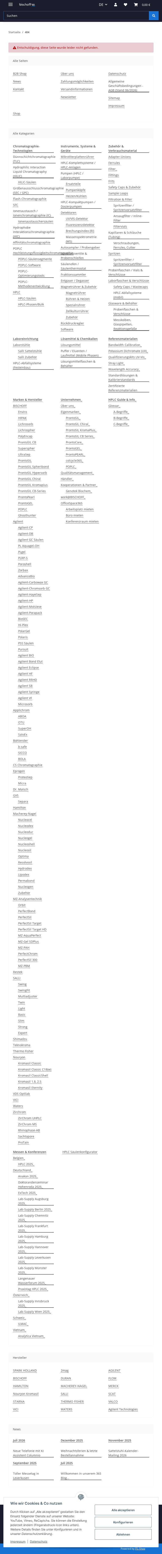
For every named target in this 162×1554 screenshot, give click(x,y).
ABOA (22, 716)
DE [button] (101, 4)
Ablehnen (123, 1534)
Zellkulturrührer (77, 311)
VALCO (113, 1401)
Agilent (18, 521)
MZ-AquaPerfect (29, 935)
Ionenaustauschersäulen (35, 221)
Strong (22, 1027)
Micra (22, 783)
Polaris (23, 637)
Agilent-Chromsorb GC (34, 588)
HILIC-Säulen (27, 182)
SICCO (22, 753)
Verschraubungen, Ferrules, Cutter (126, 245)
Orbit (22, 905)
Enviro (22, 412)
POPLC (22, 509)
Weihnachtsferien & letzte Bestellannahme (79, 1453)
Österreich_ (21, 1295)
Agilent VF (25, 698)
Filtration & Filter (120, 199)
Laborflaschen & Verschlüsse (128, 281)
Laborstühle (21, 345)
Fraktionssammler (73, 274)
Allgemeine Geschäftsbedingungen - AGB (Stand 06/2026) (125, 85)
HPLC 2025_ (26, 1164)
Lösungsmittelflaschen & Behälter (78, 363)
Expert (22, 1033)
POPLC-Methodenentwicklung (34, 284)
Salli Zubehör (27, 357)
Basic (22, 1015)
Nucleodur (25, 832)
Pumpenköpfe (75, 190)
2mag (65, 1370)
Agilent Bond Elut (30, 661)
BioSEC (23, 619)
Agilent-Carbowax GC (33, 582)
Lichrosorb (25, 424)
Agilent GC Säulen (30, 540)
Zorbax (23, 570)
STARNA (18, 1401)
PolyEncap (25, 436)
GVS (16, 795)
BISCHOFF (20, 406)
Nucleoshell (26, 844)
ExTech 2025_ (27, 1193)
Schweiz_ (19, 1318)
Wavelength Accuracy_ (124, 369)
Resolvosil (25, 862)
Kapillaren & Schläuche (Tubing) (124, 235)
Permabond (26, 881)
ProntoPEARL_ (75, 454)
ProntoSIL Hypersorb (32, 473)
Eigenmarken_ (71, 412)
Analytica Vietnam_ (31, 1336)
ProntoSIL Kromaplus (33, 485)
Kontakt (18, 89)
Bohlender (20, 741)
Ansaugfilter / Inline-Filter (127, 218)
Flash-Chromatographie (29, 199)
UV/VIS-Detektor (77, 219)
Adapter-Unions (119, 157)
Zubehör (72, 317)
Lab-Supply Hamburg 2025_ (33, 1238)
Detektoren (68, 213)
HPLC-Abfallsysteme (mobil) (127, 295)
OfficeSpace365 (71, 503)
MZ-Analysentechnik (27, 899)
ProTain (23, 1142)
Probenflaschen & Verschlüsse (125, 311)
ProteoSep (25, 777)
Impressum (18, 1541)
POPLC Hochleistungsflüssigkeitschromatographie (43, 250)
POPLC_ (71, 467)
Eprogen (19, 771)
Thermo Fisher (23, 1051)
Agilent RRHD (27, 680)
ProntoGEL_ (74, 448)
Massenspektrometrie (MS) (81, 239)
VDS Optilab (21, 1094)
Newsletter (68, 97)
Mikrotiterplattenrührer (77, 157)
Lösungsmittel (71, 345)
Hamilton (19, 808)
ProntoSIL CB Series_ (80, 436)
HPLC (16, 292)
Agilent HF (25, 674)
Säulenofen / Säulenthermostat (73, 266)
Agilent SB (25, 686)
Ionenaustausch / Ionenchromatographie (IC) (32, 213)
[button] (115, 4)
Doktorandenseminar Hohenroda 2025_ (33, 1184)
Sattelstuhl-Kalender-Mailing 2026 (123, 1453)
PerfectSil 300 (27, 960)
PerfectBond (26, 911)
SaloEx (22, 734)
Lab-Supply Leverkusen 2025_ (34, 1259)
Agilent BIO (26, 655)
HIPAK (22, 418)
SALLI (16, 978)
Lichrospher (26, 430)
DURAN (66, 1378)
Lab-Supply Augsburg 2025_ (33, 1201)
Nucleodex (25, 826)
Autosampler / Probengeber (80, 247)
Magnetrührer (76, 293)
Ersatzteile (73, 184)
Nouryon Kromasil (26, 1394)
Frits (111, 181)
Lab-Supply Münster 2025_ (32, 1270)
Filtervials (120, 226)
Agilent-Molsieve (30, 607)
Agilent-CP (25, 527)
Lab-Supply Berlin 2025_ (35, 1209)
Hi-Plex (23, 625)
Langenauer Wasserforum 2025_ (32, 1280)
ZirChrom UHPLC (30, 1118)
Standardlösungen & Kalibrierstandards (123, 377)
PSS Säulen (26, 643)
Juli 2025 (67, 1463)
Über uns (67, 74)
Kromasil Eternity (30, 1088)
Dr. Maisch (20, 789)
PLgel (22, 552)
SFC (15, 205)
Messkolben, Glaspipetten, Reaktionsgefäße (125, 324)
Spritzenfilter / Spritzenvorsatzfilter (127, 207)
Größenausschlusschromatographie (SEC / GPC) (38, 190)
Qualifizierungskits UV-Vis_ (127, 357)
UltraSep (24, 454)
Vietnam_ (19, 1330)
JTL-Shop (140, 1548)
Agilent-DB (25, 534)
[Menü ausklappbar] (10, 2)
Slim (21, 1021)
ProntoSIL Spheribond (33, 467)
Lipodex (23, 875)
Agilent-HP (25, 601)
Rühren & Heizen (78, 299)
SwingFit (24, 990)
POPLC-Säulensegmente (35, 259)
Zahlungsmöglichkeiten (77, 81)
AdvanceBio (26, 576)
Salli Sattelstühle (30, 351)
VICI (15, 1100)
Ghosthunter (27, 515)
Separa (23, 801)
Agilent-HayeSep (29, 594)
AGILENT (114, 1370)
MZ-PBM (24, 966)
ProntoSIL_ (73, 418)
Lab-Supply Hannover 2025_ (33, 1249)
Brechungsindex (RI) (80, 231)
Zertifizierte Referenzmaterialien (122, 388)
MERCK (113, 1386)
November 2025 (119, 1440)
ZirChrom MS (27, 1124)
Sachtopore (26, 1136)
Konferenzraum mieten (82, 521)
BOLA (22, 759)
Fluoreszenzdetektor (80, 225)
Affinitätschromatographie (31, 242)
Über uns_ (68, 406)
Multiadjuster (27, 996)
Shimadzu (20, 1039)
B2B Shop (20, 74)
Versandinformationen (77, 89)
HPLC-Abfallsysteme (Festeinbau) (27, 365)
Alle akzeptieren (123, 1510)
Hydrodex (25, 868)
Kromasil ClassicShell (33, 1075)
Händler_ (67, 479)
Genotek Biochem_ (79, 491)
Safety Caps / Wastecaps (130, 287)
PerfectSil (24, 917)
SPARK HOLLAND (25, 1370)
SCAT (112, 1394)
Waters (18, 1106)
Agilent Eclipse (28, 668)
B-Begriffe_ (121, 418)
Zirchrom (19, 1112)
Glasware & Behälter (122, 303)
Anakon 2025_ (28, 1176)
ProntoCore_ (74, 442)
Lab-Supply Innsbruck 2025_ (33, 1303)
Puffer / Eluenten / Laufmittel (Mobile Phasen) (80, 353)
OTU (21, 722)
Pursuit (23, 649)
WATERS (66, 1409)
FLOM (112, 1378)
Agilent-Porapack (30, 613)
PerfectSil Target (29, 923)
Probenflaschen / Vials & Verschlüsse (125, 272)
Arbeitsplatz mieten (80, 509)
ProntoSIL (24, 461)
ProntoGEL (25, 503)
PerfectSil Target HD (32, 929)
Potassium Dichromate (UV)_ (128, 351)
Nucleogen (25, 887)
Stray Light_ (116, 363)
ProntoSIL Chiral (29, 479)
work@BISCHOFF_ (73, 497)
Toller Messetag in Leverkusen (26, 1475)
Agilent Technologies (123, 1409)
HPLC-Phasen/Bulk (31, 304)
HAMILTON (20, 1386)
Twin (21, 1002)
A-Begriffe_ (121, 412)
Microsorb (25, 704)
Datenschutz (38, 1541)
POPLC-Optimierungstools (31, 273)
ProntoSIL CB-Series (32, 491)
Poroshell (24, 564)
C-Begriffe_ (121, 424)
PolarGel (24, 631)
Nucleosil (24, 850)
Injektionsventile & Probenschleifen (74, 256)
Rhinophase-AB (29, 1130)
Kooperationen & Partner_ (79, 485)
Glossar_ (114, 406)
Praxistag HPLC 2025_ (33, 1289)
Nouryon (19, 1057)
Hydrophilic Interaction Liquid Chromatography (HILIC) (30, 171)
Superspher (26, 448)
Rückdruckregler (72, 323)
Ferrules (114, 163)
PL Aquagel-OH (28, 546)
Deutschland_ (22, 1170)
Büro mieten (74, 515)
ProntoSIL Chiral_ (78, 424)
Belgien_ (19, 1158)
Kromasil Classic (29, 1063)
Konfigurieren (123, 1522)
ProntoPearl (26, 497)
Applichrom (21, 710)
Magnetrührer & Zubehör (79, 287)
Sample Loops (118, 193)
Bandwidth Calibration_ (125, 345)
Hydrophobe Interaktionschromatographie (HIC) (33, 231)
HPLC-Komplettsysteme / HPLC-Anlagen (78, 165)
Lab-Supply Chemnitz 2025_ (33, 1217)
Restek (17, 972)
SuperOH (24, 728)
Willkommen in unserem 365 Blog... (81, 1475)
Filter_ (112, 169)
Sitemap (114, 98)
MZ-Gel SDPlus (28, 941)
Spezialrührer (75, 305)
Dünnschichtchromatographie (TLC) (34, 159)
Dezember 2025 (72, 1440)
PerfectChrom (28, 954)
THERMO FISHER (72, 1401)
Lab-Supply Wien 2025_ (34, 1312)
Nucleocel (25, 820)
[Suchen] (154, 15)
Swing (22, 984)
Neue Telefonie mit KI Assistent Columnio (28, 1453)
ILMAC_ (23, 1324)
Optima (23, 856)
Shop (16, 113)
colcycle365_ (74, 461)
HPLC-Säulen (27, 298)
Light (21, 1008)
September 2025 (24, 1463)
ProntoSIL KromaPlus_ (81, 430)
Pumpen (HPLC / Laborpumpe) (72, 175)
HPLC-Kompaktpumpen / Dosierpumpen (78, 204)
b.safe (22, 747)
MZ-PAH (23, 948)
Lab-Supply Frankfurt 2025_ (33, 1228)
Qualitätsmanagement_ (77, 473)
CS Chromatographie (27, 765)
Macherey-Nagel (24, 814)
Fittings (113, 175)
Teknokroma (21, 1045)
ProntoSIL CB (27, 442)
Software (67, 329)
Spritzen (114, 254)
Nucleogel (25, 838)
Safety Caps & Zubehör (124, 187)
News (17, 81)
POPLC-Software (29, 265)
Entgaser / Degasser (75, 281)
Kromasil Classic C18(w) (34, 1069)
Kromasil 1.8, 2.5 (29, 1082)
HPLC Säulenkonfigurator (79, 1152)
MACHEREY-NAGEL (74, 1386)
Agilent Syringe (28, 692)
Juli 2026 (19, 1440)
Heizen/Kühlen (76, 196)
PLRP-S (23, 558)
